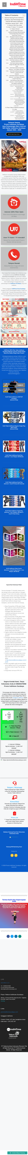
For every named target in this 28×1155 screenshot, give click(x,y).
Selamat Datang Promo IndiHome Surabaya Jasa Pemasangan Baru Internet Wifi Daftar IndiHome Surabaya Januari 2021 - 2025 (14, 20)
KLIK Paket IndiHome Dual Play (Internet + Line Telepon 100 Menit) (17, 68)
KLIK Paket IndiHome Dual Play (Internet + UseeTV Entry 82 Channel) (17, 72)
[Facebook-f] (16, 855)
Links (15, 109)
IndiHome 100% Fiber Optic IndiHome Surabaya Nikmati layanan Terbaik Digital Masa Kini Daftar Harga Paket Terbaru (16, 33)
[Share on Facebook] (8, 936)
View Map (3, 1001)
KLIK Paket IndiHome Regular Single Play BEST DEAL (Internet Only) (16, 65)
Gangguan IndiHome (19, 110)
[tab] (8, 715)
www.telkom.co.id (5, 982)
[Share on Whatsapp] (19, 936)
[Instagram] (12, 855)
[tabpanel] (14, 749)
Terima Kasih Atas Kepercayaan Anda (19, 97)
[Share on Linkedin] (16, 936)
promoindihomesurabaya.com (9, 1012)
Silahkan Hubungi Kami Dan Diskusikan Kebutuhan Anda (19, 95)
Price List (19, 93)
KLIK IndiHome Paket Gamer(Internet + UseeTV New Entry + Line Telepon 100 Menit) (14, 570)
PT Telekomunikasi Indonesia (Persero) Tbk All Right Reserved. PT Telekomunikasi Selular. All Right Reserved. (19, 117)
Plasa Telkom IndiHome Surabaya (15, 107)
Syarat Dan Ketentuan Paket (18, 84)
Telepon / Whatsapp (19, 90)
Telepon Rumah (15, 29)
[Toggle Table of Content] (23, 15)
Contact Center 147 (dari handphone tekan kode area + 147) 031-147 (19, 113)
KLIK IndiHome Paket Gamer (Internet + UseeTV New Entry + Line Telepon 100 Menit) (17, 82)
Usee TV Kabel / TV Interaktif (15, 27)
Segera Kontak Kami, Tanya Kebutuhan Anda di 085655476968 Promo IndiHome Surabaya (19, 88)
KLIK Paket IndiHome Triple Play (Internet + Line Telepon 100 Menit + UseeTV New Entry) (16, 77)
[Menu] (4, 4)
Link (17, 105)
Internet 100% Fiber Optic (15, 25)
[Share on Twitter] (12, 936)
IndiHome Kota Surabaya (18, 288)
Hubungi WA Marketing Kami (14, 846)
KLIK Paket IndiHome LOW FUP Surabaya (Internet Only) (17, 60)
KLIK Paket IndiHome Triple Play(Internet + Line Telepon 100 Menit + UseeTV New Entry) (14, 512)
